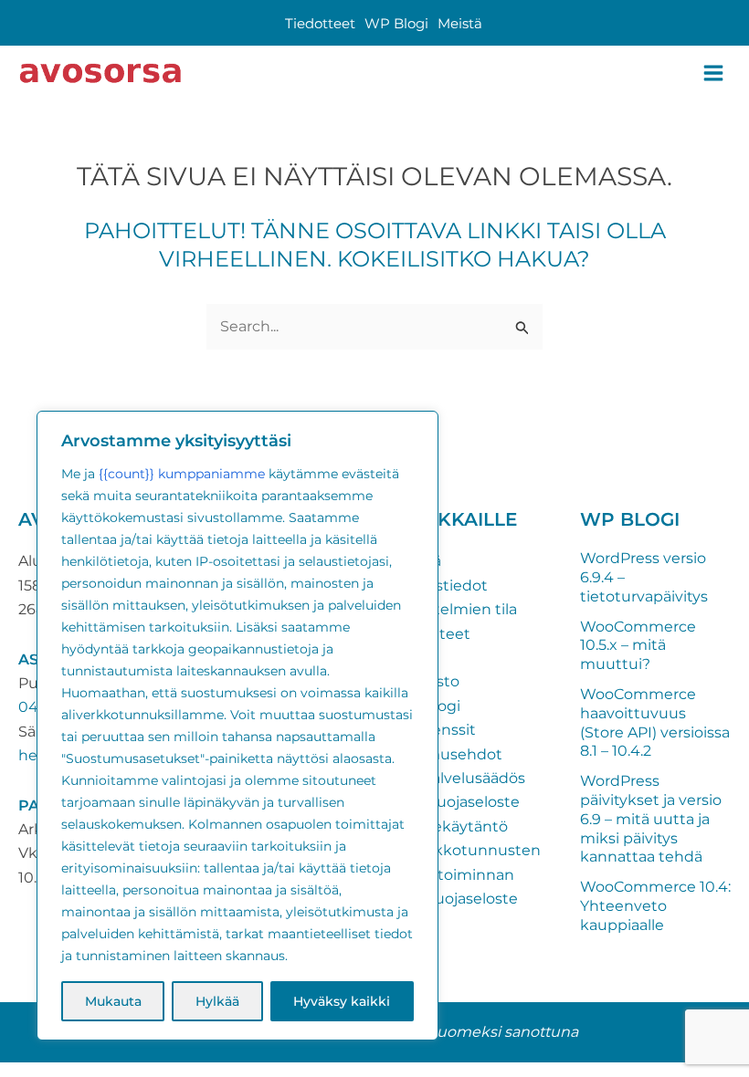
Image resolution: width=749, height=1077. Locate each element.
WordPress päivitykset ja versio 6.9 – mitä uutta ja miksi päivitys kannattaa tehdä (651, 818)
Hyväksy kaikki (341, 1001)
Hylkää (217, 1001)
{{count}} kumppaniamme (182, 473)
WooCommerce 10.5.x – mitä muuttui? (638, 646)
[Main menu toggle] (713, 73)
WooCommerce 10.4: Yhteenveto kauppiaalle (655, 906)
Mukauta (113, 1001)
